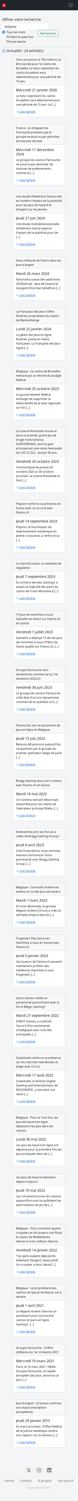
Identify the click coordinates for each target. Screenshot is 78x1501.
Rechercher (48, 33)
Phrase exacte (16, 41)
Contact (26, 1480)
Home (9, 1480)
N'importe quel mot (20, 37)
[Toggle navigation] (71, 5)
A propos (45, 1480)
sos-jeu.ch (65, 1480)
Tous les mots (16, 32)
